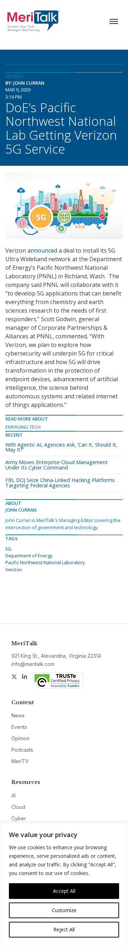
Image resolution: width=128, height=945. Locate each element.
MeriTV (20, 761)
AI (13, 795)
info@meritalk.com (32, 664)
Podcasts (22, 750)
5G (8, 549)
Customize (64, 910)
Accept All (64, 890)
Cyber (18, 818)
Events (19, 727)
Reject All (64, 929)
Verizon (13, 569)
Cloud (18, 807)
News (18, 715)
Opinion (20, 738)
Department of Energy (28, 555)
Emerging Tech (23, 427)
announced (42, 250)
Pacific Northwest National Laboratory (45, 562)
